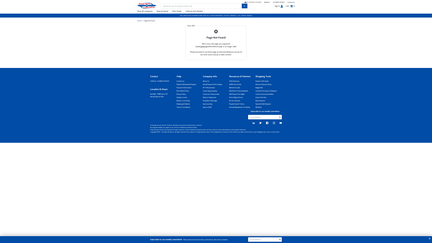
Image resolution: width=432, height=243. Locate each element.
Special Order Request (263, 104)
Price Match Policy (183, 91)
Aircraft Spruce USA (157, 97)
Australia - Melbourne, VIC (159, 94)
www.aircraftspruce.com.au (229, 52)
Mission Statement (209, 97)
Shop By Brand (162, 11)
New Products (260, 101)
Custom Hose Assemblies (264, 94)
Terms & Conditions (183, 107)
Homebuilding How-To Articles (239, 107)
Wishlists (267, 2)
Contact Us (291, 2)
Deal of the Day (260, 97)
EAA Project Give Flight (237, 94)
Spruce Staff (207, 107)
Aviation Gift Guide (261, 81)
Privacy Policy (181, 94)
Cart (290, 6)
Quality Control (182, 97)
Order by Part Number (194, 11)
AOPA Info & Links (235, 84)
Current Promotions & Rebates (266, 91)
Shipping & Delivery (183, 104)
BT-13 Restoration (209, 88)
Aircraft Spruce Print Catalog (212, 84)
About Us (206, 81)
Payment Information (184, 88)
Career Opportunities (210, 91)
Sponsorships (208, 104)
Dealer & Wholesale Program (186, 84)
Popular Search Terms (236, 104)
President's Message (210, 101)
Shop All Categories (145, 11)
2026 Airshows (234, 81)
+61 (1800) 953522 (279, 2)
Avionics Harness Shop (263, 84)
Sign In (277, 6)
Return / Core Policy (183, 101)
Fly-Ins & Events (234, 101)
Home (139, 21)
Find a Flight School (236, 97)
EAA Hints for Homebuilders (238, 91)
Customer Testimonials (211, 94)
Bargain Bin (259, 88)
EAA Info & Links (234, 88)
